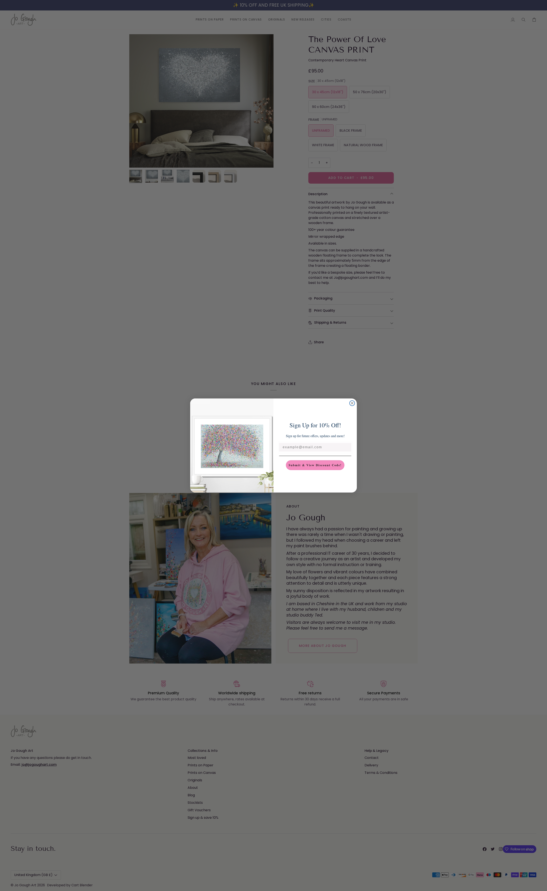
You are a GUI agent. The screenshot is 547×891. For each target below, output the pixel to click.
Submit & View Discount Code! (315, 465)
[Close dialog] (352, 403)
